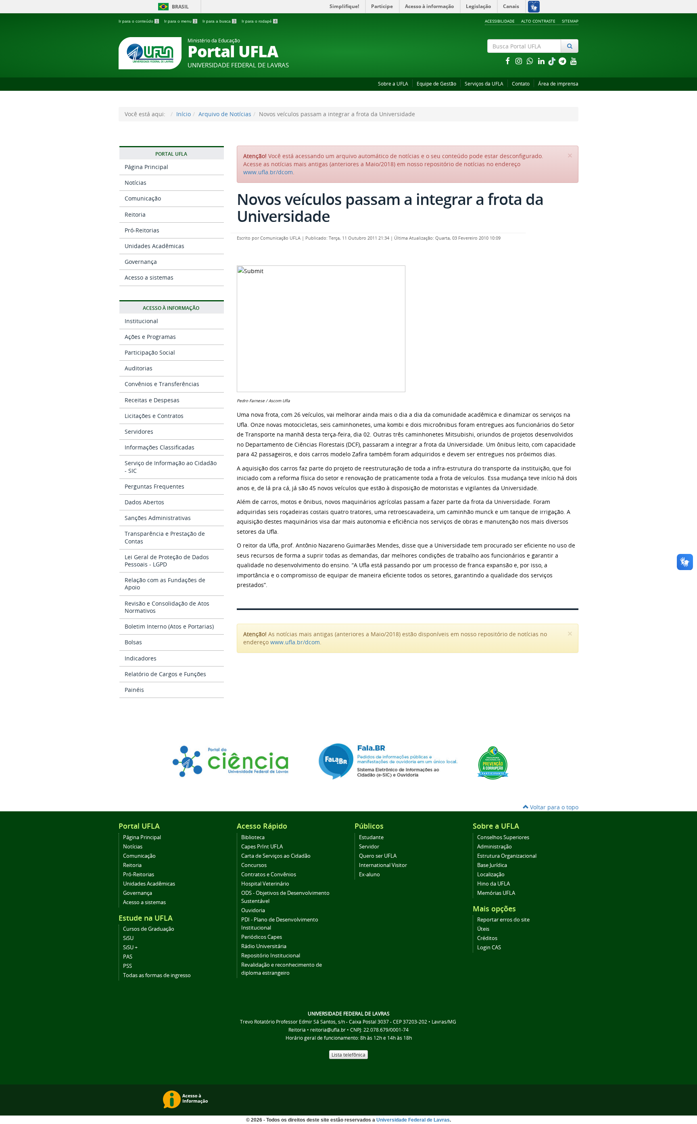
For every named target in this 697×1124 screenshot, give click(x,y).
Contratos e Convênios (268, 874)
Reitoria (135, 214)
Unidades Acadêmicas (154, 246)
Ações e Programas (150, 337)
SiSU (128, 938)
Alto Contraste (538, 21)
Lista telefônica (348, 1054)
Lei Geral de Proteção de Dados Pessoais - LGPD (167, 560)
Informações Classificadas (159, 447)
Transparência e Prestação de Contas (165, 537)
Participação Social (150, 352)
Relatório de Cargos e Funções (165, 674)
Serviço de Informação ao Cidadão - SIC (171, 466)
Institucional (141, 321)
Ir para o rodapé (259, 21)
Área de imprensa (558, 83)
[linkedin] (542, 61)
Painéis (134, 690)
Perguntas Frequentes (154, 486)
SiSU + (130, 947)
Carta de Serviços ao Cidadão (276, 855)
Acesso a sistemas (149, 277)
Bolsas (133, 642)
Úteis (483, 929)
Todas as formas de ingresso (157, 975)
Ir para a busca (219, 21)
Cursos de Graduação (148, 929)
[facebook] (508, 61)
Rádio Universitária (263, 946)
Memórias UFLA (496, 893)
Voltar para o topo (553, 807)
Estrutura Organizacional (506, 855)
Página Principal (146, 167)
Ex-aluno (369, 874)
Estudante (371, 837)
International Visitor (383, 865)
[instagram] (519, 61)
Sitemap (570, 21)
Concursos (254, 865)
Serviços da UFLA (484, 83)
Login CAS (489, 947)
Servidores (139, 431)
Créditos (487, 938)
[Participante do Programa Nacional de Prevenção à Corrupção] (493, 762)
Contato (521, 83)
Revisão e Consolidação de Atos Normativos (167, 607)
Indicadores (141, 658)
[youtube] (573, 61)
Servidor (369, 846)
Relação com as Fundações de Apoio (165, 583)
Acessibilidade (500, 21)
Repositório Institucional (270, 955)
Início (183, 114)
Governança (141, 261)
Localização (491, 874)
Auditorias (138, 368)
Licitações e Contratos (154, 416)
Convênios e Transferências (162, 384)
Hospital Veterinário (265, 883)
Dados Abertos (144, 502)
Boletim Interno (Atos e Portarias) (169, 626)
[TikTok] (552, 61)
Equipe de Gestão (436, 83)
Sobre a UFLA (393, 83)
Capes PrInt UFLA (262, 846)
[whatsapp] (530, 61)
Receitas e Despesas (152, 400)
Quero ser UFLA (377, 855)
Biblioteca (253, 837)
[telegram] (563, 61)
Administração (494, 846)
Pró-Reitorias (142, 230)
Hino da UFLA (493, 883)
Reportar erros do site (503, 919)
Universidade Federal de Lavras (413, 1120)
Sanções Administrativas (158, 518)
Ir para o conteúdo (138, 21)
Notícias (135, 182)
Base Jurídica (492, 865)
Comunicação (143, 198)
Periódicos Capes (261, 937)
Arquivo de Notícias (224, 114)
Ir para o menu (180, 21)
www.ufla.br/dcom (268, 172)
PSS (127, 966)
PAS (127, 956)
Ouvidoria (253, 910)
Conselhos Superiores (503, 837)
